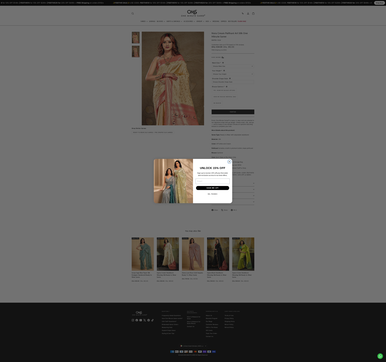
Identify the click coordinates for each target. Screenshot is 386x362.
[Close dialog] (229, 162)
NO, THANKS (212, 194)
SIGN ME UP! (213, 188)
